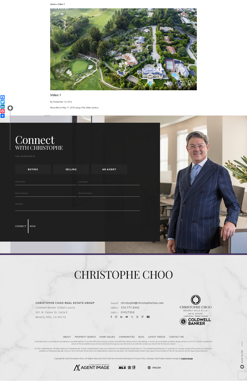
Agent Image (187, 359)
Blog (141, 337)
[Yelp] (137, 317)
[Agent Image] (91, 370)
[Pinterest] (142, 317)
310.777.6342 (130, 307)
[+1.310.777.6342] (216, 7)
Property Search (85, 337)
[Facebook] (111, 317)
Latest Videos (156, 337)
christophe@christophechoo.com (142, 302)
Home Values (107, 337)
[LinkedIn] (121, 317)
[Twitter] (132, 317)
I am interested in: (25, 156)
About (67, 337)
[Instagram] (116, 317)
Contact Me (176, 337)
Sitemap (150, 359)
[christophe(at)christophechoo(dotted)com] (221, 7)
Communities (127, 337)
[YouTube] (127, 317)
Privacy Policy (140, 359)
